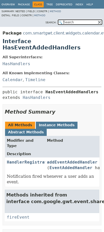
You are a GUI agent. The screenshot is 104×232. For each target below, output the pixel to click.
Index (79, 4)
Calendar (13, 79)
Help (89, 4)
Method (55, 11)
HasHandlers (16, 63)
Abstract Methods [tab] (26, 132)
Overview (8, 4)
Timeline (35, 79)
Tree (49, 4)
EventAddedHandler (70, 167)
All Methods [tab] (20, 125)
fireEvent (18, 217)
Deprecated (64, 4)
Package (24, 4)
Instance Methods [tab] (56, 125)
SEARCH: (51, 22)
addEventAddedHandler (72, 162)
